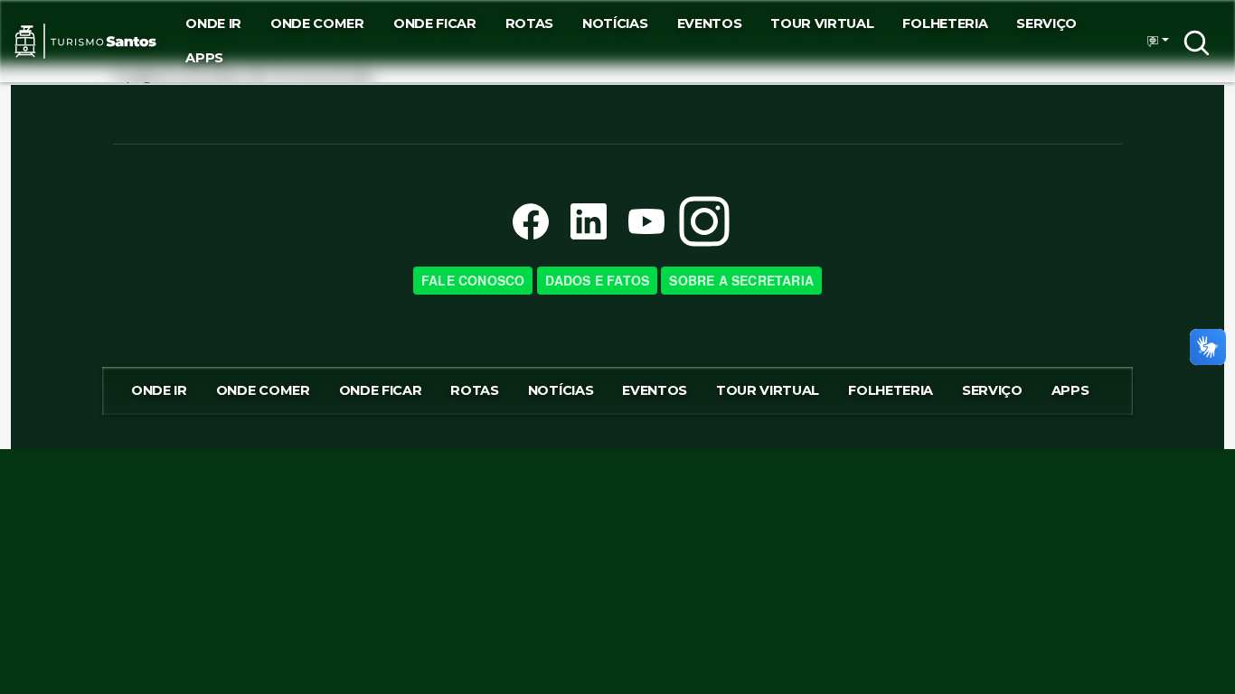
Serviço (1046, 23)
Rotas (529, 23)
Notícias (614, 23)
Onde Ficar (434, 23)
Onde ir (213, 23)
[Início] (85, 41)
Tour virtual (821, 23)
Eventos (709, 23)
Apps (204, 58)
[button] (1153, 41)
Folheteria (944, 23)
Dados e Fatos (597, 280)
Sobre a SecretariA (741, 280)
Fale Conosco (472, 280)
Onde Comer (317, 23)
